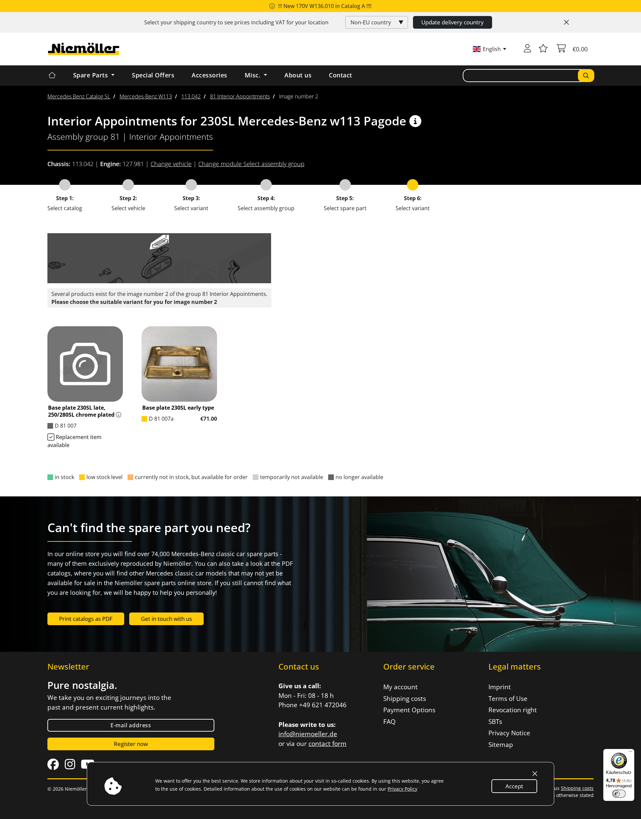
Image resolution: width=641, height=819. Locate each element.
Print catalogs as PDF (86, 619)
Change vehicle (171, 164)
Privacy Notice (509, 733)
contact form (327, 743)
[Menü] (630, 753)
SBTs (495, 721)
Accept (514, 786)
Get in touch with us (166, 619)
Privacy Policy (402, 789)
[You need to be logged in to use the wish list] (543, 49)
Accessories (209, 75)
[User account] (527, 49)
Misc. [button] (253, 75)
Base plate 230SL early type (178, 407)
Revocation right (512, 710)
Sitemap (500, 744)
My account (400, 687)
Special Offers (153, 75)
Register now (131, 744)
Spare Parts (91, 75)
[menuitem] (78, 96)
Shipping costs (404, 698)
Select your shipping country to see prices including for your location (236, 22)
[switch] (619, 794)
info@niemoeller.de (307, 734)
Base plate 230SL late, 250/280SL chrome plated (81, 411)
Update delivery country (452, 22)
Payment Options (409, 710)
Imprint (499, 687)
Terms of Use (507, 698)
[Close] (566, 22)
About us (297, 75)
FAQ (389, 721)
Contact (340, 75)
